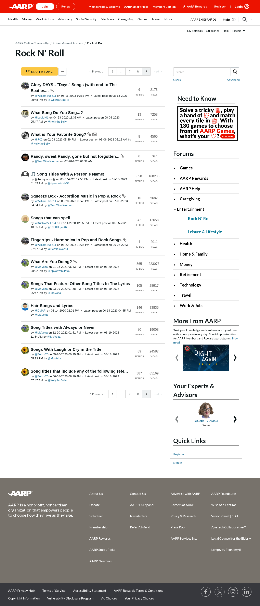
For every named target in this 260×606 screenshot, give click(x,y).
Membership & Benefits (104, 6)
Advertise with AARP (185, 493)
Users (177, 79)
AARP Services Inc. (184, 538)
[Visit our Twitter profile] (219, 592)
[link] (157, 71)
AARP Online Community (32, 43)
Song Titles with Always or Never (63, 327)
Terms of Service (53, 590)
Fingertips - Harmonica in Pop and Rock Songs (77, 240)
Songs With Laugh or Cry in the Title (66, 349)
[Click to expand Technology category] (176, 285)
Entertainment (190, 209)
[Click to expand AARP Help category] (176, 189)
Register (220, 6)
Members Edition (164, 6)
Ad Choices (109, 598)
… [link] (121, 71)
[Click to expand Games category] (176, 168)
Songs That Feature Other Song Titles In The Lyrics (80, 283)
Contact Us (138, 493)
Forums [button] (236, 30)
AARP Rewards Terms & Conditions (138, 590)
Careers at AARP (182, 505)
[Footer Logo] (40, 493)
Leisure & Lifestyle (205, 231)
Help (226, 30)
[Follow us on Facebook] (206, 592)
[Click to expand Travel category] (176, 295)
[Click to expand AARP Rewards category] (176, 178)
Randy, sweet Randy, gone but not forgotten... (76, 156)
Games (186, 167)
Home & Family (194, 253)
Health (186, 243)
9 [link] (146, 71)
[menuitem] (13, 21)
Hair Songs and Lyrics (52, 305)
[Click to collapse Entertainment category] (175, 209)
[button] (244, 19)
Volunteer (96, 516)
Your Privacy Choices (139, 598)
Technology (190, 284)
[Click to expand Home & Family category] (176, 254)
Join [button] (45, 6)
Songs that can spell (50, 218)
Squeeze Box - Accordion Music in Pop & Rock (76, 196)
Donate (94, 505)
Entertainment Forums (68, 43)
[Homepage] (21, 6)
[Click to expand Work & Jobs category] (176, 306)
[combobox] (206, 71)
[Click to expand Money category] (176, 265)
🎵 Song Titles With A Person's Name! (67, 174)
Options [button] (62, 72)
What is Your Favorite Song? (59, 134)
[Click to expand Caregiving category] (176, 199)
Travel (185, 295)
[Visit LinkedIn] (247, 592)
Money (186, 264)
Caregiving (190, 198)
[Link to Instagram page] (233, 592)
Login (239, 6)
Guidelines (213, 30)
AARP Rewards (194, 178)
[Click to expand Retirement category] (176, 275)
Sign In (177, 462)
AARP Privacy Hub (21, 590)
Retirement (190, 274)
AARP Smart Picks (136, 6)
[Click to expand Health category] (176, 244)
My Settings (195, 30)
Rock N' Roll (199, 218)
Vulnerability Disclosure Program (70, 598)
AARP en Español (203, 19)
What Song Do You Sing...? (57, 112)
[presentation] (177, 355)
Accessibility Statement (89, 590)
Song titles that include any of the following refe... (79, 371)
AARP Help (190, 188)
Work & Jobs (191, 305)
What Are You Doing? (52, 261)
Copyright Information (24, 598)
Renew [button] (65, 6)
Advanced (233, 79)
